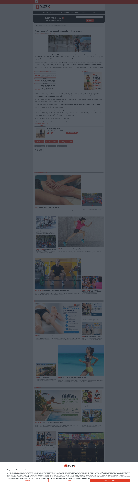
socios (18, 472)
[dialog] (69, 473)
